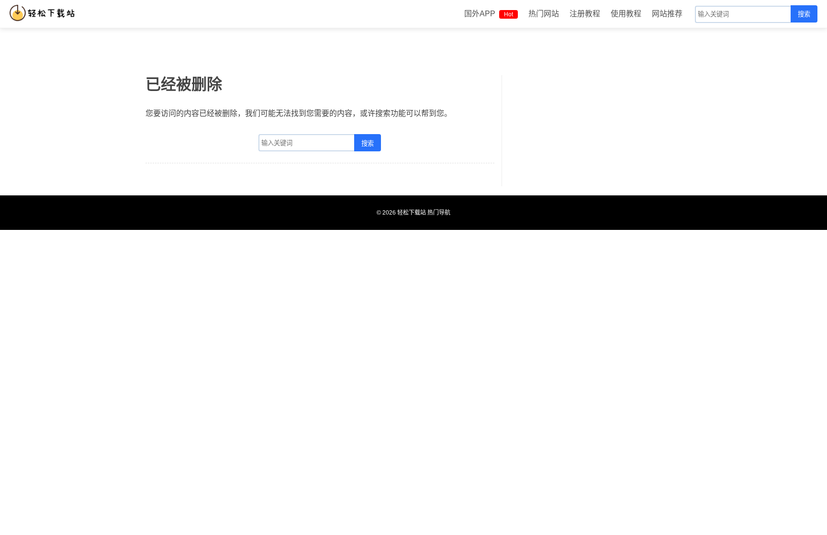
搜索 (804, 14)
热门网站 (543, 14)
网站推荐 (667, 14)
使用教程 (626, 14)
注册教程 (585, 14)
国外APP (488, 14)
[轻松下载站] (44, 13)
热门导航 (438, 212)
